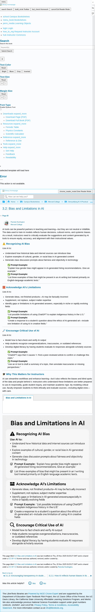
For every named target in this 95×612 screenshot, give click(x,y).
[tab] (18, 397)
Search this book (6, 43)
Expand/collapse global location (91, 201)
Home (13, 202)
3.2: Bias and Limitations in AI (25, 556)
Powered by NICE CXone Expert (43, 593)
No (44, 583)
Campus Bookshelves (31, 202)
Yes (34, 583)
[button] (10, 154)
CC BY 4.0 (13, 559)
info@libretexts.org (54, 608)
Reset (4, 68)
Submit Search (7, 51)
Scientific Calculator (15, 134)
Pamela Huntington (18, 222)
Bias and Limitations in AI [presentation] (18, 398)
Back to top (6, 573)
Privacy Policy (40, 605)
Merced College (54, 202)
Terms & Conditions (57, 605)
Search (6, 197)
